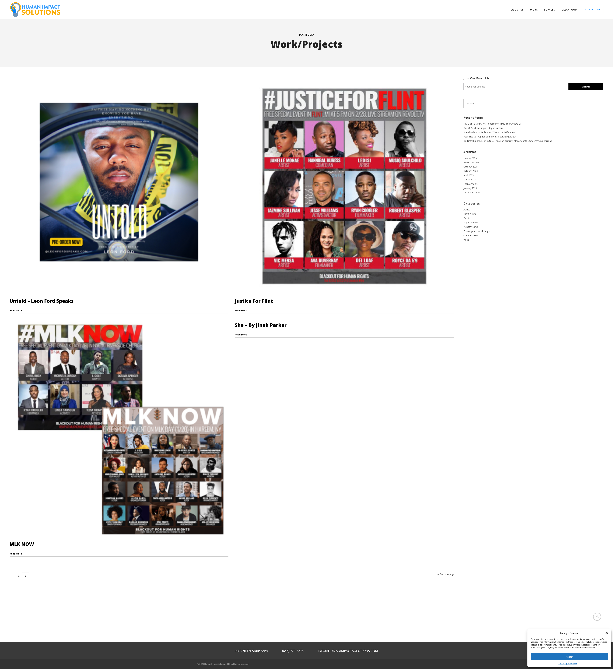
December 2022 (471, 192)
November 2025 (471, 162)
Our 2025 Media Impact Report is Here (483, 127)
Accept (569, 656)
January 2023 (470, 188)
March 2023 (469, 179)
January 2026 (470, 158)
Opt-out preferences (568, 663)
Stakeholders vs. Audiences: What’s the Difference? (489, 132)
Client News (469, 213)
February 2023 (470, 183)
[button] (606, 633)
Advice (466, 209)
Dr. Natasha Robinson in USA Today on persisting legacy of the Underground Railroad (507, 140)
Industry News (470, 226)
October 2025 (470, 166)
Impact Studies (471, 222)
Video (466, 239)
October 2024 (470, 170)
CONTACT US (593, 9)
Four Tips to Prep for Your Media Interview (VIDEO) (489, 136)
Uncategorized (470, 235)
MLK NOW (22, 544)
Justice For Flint (254, 301)
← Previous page (446, 574)
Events (466, 218)
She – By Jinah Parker (261, 325)
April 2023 (468, 175)
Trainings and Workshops (476, 231)
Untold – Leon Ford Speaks (42, 301)
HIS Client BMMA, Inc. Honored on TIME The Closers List (492, 123)
